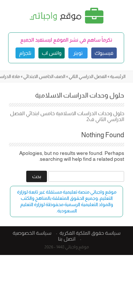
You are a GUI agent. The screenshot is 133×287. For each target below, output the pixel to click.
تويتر (78, 53)
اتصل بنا (66, 239)
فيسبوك (104, 53)
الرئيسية (118, 76)
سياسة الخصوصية (32, 233)
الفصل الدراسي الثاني (88, 76)
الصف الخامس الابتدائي (44, 76)
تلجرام (25, 53)
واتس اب (51, 53)
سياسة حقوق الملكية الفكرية (89, 233)
